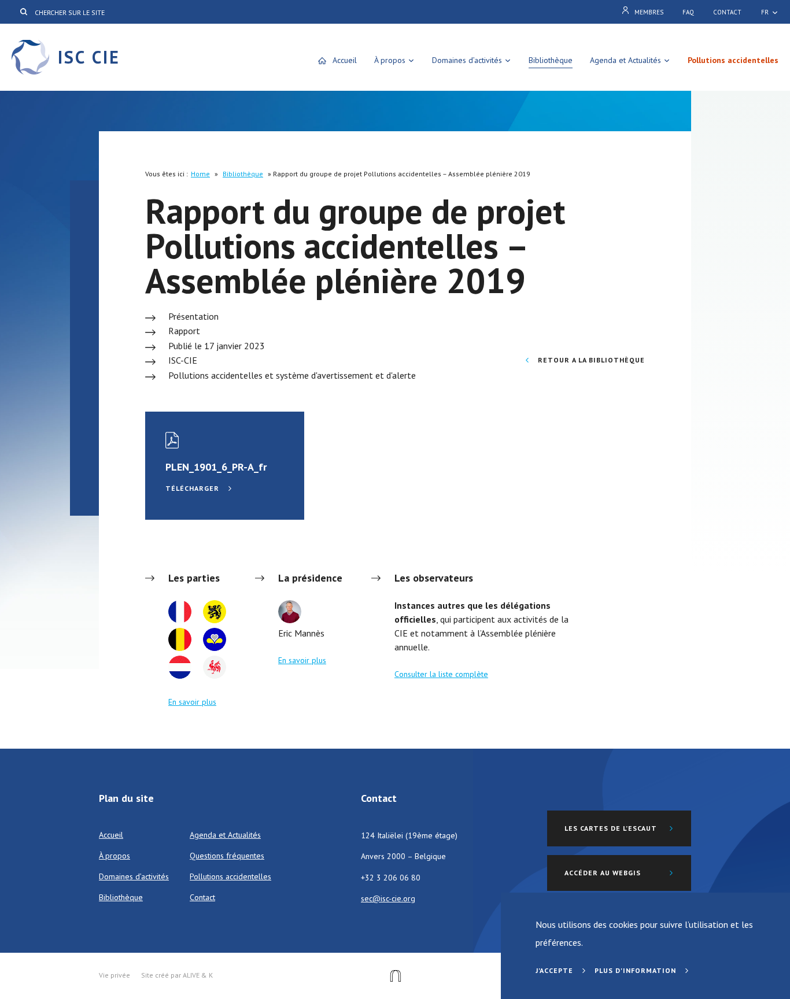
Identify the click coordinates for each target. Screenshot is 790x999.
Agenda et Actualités (625, 60)
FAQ (688, 12)
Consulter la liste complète (441, 674)
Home (200, 173)
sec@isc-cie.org (388, 898)
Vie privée (114, 975)
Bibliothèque (551, 60)
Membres (648, 12)
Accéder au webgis (602, 872)
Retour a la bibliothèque (590, 360)
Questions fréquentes (227, 855)
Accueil (345, 60)
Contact (727, 12)
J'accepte (555, 970)
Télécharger (193, 488)
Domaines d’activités (467, 60)
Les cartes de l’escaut (610, 828)
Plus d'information (636, 970)
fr (765, 12)
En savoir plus (192, 702)
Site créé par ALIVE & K (177, 975)
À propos (389, 60)
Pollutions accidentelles (733, 60)
